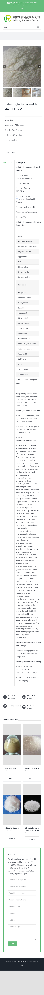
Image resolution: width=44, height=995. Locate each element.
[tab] (8, 162)
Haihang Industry (20, 961)
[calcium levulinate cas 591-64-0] (12, 804)
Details (13, 779)
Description (7, 162)
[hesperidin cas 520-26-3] (12, 744)
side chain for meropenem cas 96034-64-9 (32, 830)
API (13, 152)
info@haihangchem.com (23, 5)
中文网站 (10, 3)
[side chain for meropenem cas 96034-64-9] (32, 804)
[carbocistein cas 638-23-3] (32, 744)
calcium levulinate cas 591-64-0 (12, 829)
